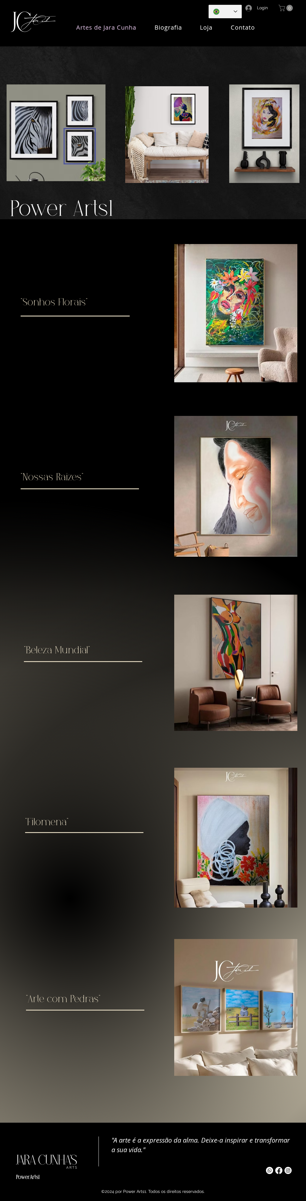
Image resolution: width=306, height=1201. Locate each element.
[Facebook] (278, 1170)
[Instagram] (288, 1170)
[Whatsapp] (269, 1170)
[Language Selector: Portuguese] (225, 11)
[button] (286, 8)
